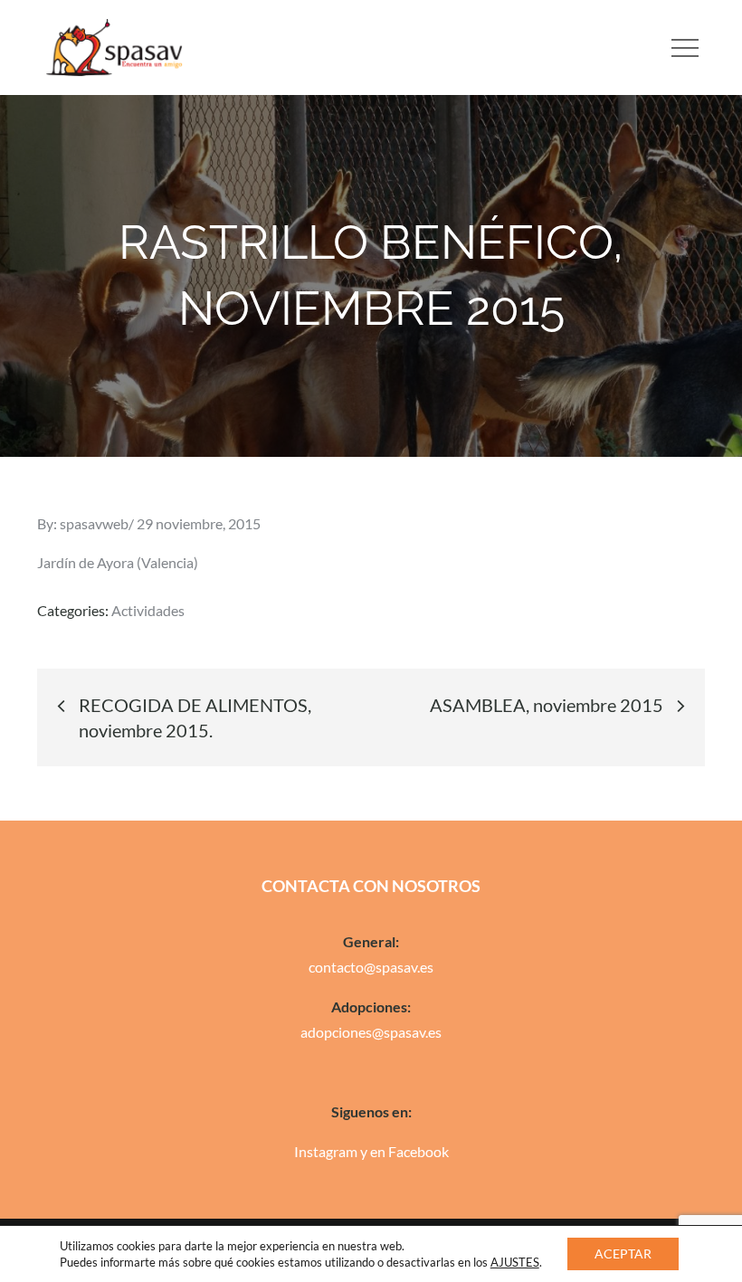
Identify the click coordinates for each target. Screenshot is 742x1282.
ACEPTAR (623, 1253)
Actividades (148, 610)
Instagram (325, 1151)
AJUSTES (514, 1262)
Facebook (418, 1151)
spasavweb (94, 523)
